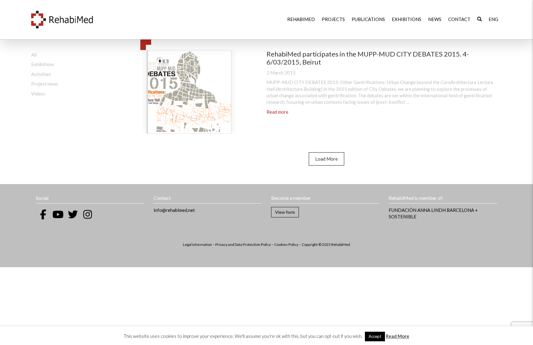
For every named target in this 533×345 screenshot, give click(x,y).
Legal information (197, 244)
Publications (368, 19)
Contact (459, 19)
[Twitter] (72, 214)
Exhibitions (406, 19)
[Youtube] (58, 214)
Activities (41, 74)
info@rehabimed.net (174, 210)
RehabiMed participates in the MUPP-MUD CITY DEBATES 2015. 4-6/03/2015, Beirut (367, 58)
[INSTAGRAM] (87, 214)
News (434, 19)
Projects (333, 19)
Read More (397, 336)
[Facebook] (43, 214)
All (34, 54)
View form (285, 212)
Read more (277, 112)
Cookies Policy (286, 244)
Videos (38, 93)
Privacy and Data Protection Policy (243, 244)
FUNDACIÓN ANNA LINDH (417, 210)
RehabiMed (301, 19)
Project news (44, 83)
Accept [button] (375, 336)
